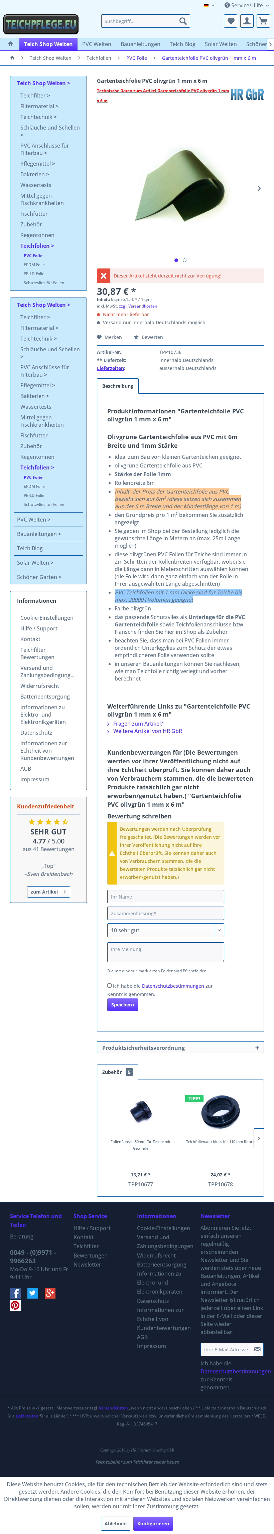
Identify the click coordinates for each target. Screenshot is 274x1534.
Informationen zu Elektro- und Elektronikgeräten (43, 715)
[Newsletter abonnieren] (257, 1349)
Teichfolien (35, 245)
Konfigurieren (153, 1523)
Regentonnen (37, 235)
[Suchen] (183, 21)
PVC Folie (33, 255)
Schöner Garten (37, 577)
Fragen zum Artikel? (137, 723)
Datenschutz (36, 732)
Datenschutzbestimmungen (173, 986)
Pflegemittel (36, 163)
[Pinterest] (18, 1309)
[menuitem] (145, 21)
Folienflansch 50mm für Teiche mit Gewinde (140, 1145)
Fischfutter (34, 213)
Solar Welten (33, 562)
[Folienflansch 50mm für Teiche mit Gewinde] (140, 1111)
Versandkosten (113, 1408)
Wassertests (35, 185)
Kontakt (30, 639)
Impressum (34, 779)
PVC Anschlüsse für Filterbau (44, 149)
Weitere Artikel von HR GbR (147, 731)
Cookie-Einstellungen (47, 617)
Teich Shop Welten (42, 83)
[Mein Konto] (247, 21)
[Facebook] (18, 1296)
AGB (25, 768)
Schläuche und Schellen (50, 127)
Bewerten (151, 337)
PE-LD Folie (34, 273)
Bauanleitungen (37, 534)
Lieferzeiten (110, 368)
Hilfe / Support (38, 628)
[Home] (10, 44)
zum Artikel (44, 892)
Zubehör (31, 224)
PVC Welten (32, 519)
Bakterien (33, 174)
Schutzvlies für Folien (44, 282)
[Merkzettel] (230, 21)
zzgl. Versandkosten (138, 306)
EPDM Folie (34, 264)
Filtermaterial (37, 106)
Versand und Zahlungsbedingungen (48, 671)
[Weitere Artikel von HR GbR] (247, 97)
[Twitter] (36, 1296)
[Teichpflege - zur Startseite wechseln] (41, 24)
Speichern (122, 1004)
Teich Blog (30, 548)
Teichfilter (33, 95)
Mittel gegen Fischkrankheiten (42, 199)
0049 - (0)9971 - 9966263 (33, 1256)
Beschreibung (117, 386)
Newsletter (87, 1264)
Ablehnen (116, 1523)
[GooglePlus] (53, 1296)
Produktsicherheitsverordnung (143, 1047)
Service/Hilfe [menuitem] (247, 5)
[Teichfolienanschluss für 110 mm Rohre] (220, 1111)
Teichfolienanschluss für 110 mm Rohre (220, 1141)
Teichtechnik (37, 117)
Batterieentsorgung (45, 696)
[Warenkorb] (263, 21)
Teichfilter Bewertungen (37, 653)
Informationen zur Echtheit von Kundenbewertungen (47, 751)
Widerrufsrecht (39, 686)
